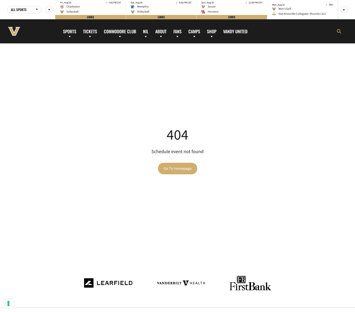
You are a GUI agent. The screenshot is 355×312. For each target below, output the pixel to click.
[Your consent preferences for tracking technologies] (8, 303)
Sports (69, 31)
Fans (177, 31)
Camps (194, 31)
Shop (211, 31)
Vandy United (235, 31)
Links (90, 17)
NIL (146, 31)
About (161, 31)
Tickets (90, 31)
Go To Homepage (178, 168)
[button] (49, 9)
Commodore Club (120, 31)
